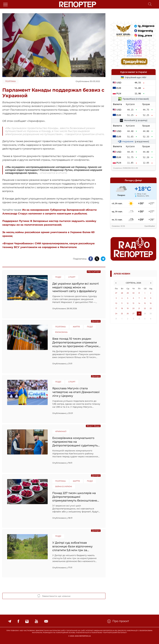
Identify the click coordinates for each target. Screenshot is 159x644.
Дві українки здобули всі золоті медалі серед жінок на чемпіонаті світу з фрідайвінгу (75, 287)
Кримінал (60, 431)
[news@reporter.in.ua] (46, 621)
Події (58, 277)
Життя (76, 327)
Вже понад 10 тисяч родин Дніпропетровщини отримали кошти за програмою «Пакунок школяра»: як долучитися (75, 342)
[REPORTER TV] (36, 621)
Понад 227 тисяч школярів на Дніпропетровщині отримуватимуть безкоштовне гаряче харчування (74, 496)
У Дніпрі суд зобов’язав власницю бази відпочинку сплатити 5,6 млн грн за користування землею (72, 546)
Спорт (71, 277)
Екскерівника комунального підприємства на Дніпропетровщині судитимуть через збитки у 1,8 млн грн (75, 441)
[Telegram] (9, 621)
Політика (10, 81)
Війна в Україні (63, 486)
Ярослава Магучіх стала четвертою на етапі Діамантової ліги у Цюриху (76, 392)
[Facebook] (18, 621)
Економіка (61, 332)
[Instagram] (27, 621)
